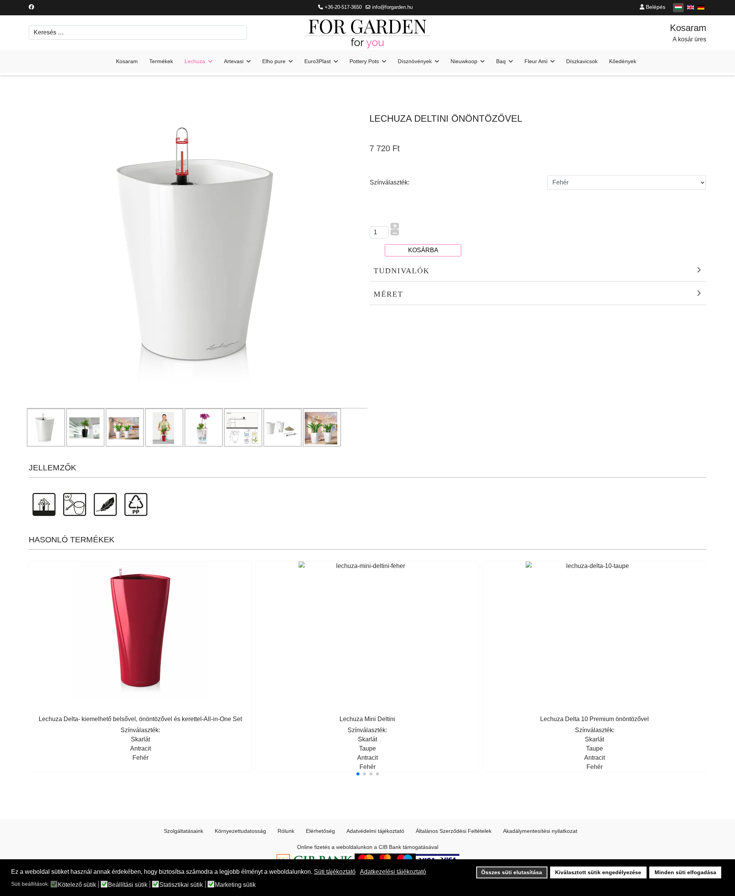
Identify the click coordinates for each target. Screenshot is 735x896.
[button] (357, 773)
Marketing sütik (235, 885)
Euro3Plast (317, 61)
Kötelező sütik (77, 885)
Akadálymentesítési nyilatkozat (540, 831)
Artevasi (233, 61)
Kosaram (127, 61)
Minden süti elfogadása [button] (685, 872)
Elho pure (274, 61)
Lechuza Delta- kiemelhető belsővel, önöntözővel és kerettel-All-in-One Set (140, 719)
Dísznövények (415, 61)
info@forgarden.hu (392, 7)
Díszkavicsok (582, 61)
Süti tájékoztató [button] (335, 871)
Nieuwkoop (464, 61)
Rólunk (286, 831)
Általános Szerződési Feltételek (454, 831)
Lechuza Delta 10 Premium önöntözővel (594, 719)
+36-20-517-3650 (343, 7)
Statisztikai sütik (181, 885)
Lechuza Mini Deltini (367, 719)
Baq (501, 61)
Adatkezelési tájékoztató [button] (393, 871)
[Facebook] (31, 7)
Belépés (654, 7)
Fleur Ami (535, 61)
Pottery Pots (364, 61)
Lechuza (195, 61)
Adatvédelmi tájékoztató (375, 831)
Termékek (161, 61)
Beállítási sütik (127, 885)
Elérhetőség (320, 831)
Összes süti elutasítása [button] (511, 872)
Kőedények (622, 61)
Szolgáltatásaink (183, 831)
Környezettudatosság (240, 831)
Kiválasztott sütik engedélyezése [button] (598, 872)
